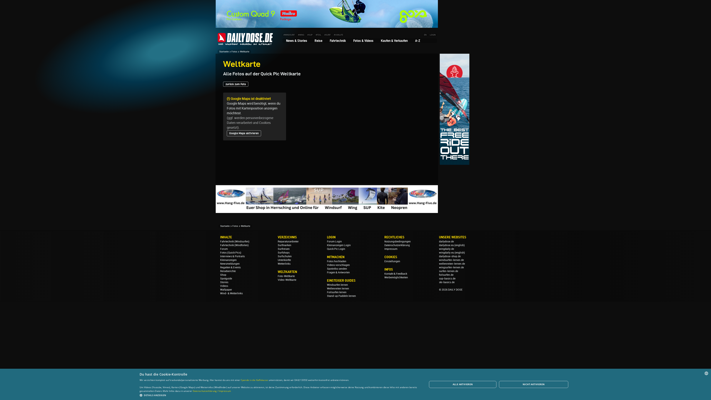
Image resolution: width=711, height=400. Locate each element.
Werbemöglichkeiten (396, 277)
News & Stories (296, 40)
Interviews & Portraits (232, 256)
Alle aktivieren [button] (463, 384)
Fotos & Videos (363, 40)
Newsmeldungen (230, 263)
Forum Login (334, 241)
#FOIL (318, 35)
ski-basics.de (447, 282)
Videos (224, 285)
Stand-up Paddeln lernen (341, 295)
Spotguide (226, 278)
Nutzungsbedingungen (397, 241)
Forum (224, 248)
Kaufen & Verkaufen (394, 40)
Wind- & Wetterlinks (231, 293)
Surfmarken (284, 245)
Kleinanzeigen (228, 260)
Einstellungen (392, 261)
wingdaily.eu (446, 252)
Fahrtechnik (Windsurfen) (234, 241)
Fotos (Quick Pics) (230, 252)
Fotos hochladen (336, 261)
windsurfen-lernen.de (451, 260)
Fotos (234, 52)
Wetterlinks (284, 263)
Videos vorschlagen (338, 265)
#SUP (310, 35)
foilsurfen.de (446, 274)
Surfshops (284, 252)
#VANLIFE (338, 35)
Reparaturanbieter (288, 241)
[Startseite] (245, 43)
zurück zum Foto (236, 84)
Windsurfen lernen (337, 284)
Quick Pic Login (336, 248)
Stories (224, 282)
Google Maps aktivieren (244, 133)
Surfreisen (284, 248)
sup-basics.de (447, 278)
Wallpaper (226, 289)
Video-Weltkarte (287, 279)
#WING (301, 35)
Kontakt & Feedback (395, 273)
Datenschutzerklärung (397, 245)
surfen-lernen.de (448, 271)
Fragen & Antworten (338, 272)
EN (425, 35)
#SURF (327, 35)
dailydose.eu (446, 245)
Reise (318, 40)
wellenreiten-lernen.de (452, 263)
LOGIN (433, 35)
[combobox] (706, 373)
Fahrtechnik (338, 40)
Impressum (390, 248)
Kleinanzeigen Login (339, 245)
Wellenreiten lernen (338, 288)
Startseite (224, 52)
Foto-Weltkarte (286, 276)
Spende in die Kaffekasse (254, 380)
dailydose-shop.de (450, 256)
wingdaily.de (446, 248)
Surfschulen (285, 256)
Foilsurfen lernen (336, 292)
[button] (279, 395)
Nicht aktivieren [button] (534, 384)
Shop (223, 274)
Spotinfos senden (337, 268)
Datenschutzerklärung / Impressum (212, 391)
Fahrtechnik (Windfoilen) (234, 245)
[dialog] (355, 384)
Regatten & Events (230, 267)
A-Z (417, 40)
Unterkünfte (284, 260)
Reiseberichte (228, 271)
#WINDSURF (289, 35)
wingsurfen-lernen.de (451, 267)
